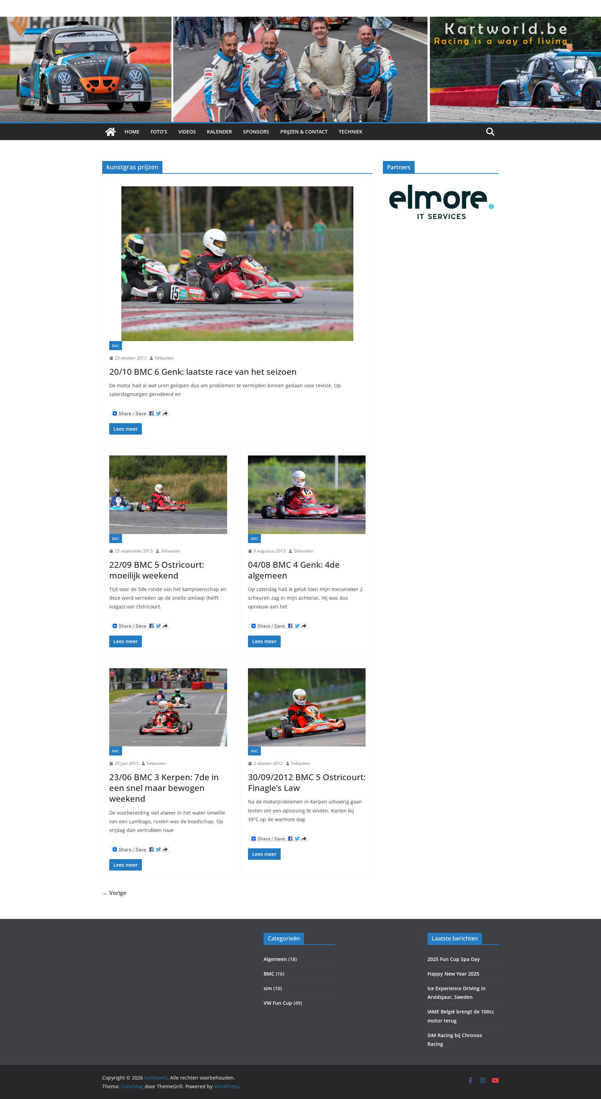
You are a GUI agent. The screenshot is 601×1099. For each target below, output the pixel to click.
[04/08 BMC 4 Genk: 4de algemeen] (307, 494)
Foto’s (159, 131)
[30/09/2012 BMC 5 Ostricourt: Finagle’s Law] (307, 707)
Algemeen (275, 959)
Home (132, 131)
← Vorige (114, 893)
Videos (187, 131)
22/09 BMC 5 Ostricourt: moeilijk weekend (156, 570)
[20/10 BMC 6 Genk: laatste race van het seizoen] (237, 263)
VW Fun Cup (278, 1003)
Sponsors (256, 131)
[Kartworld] (110, 131)
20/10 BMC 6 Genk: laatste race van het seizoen (203, 371)
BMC (115, 345)
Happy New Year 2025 (453, 973)
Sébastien (164, 358)
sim (268, 988)
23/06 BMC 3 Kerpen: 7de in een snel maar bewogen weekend (164, 787)
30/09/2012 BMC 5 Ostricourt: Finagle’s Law (307, 782)
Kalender (219, 131)
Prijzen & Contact (304, 131)
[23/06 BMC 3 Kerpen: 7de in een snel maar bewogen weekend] (168, 707)
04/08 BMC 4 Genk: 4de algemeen (294, 570)
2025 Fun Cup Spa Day (453, 959)
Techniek (350, 131)
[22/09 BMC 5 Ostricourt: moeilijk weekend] (168, 494)
